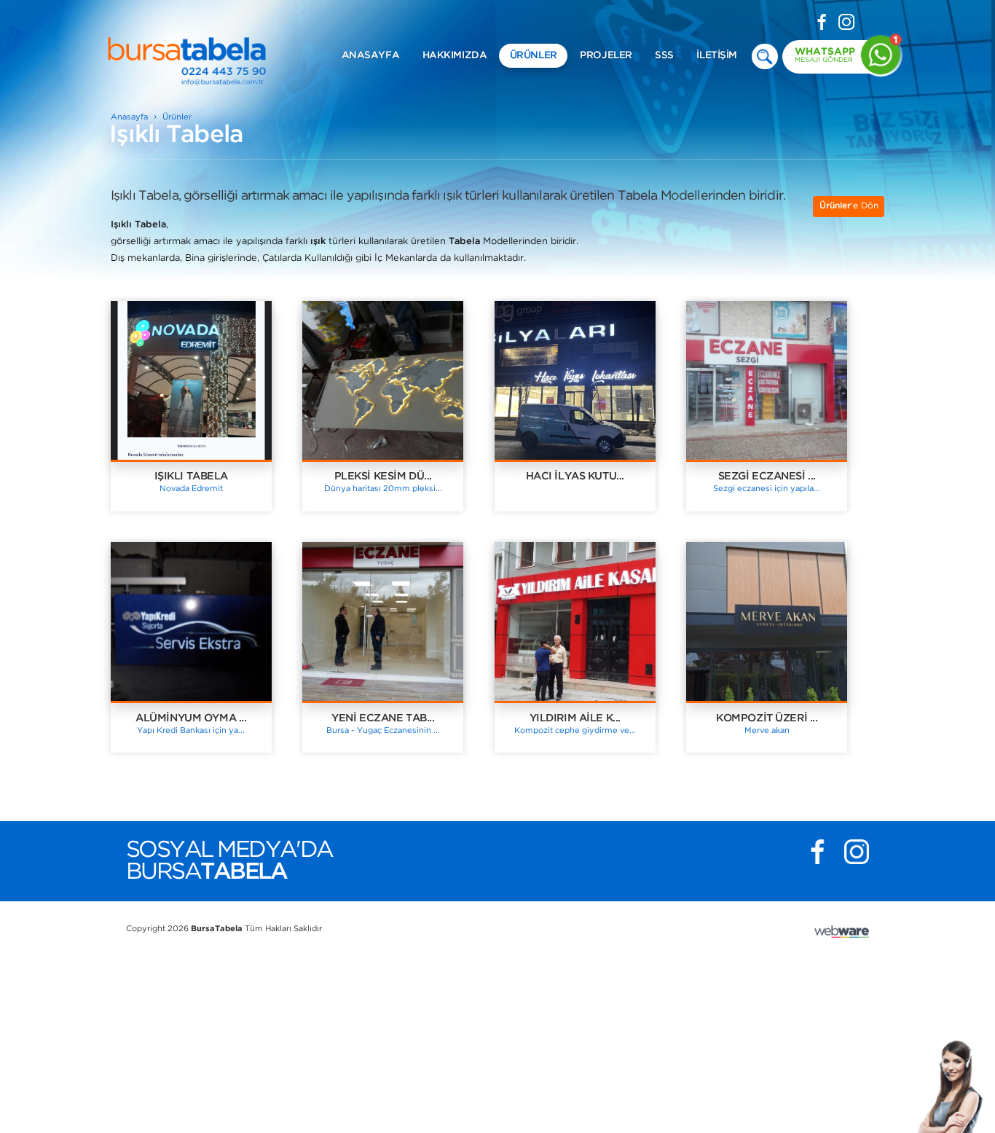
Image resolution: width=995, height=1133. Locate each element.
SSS (664, 55)
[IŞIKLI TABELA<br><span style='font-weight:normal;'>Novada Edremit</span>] (207, 421)
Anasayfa (129, 117)
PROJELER (606, 55)
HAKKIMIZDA (454, 55)
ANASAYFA (371, 55)
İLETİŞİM (716, 55)
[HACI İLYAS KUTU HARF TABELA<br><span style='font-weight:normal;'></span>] (591, 421)
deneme (765, 57)
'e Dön (848, 206)
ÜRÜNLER (533, 55)
